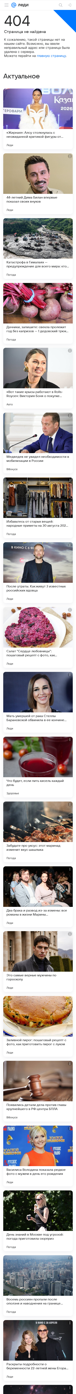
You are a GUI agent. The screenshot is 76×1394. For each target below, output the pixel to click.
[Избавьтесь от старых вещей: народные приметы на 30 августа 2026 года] (38, 507)
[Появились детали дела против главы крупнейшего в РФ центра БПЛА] (38, 1091)
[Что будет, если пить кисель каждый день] (38, 767)
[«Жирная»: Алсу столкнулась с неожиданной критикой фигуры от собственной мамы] (38, 119)
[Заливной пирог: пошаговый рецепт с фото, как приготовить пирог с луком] (38, 1026)
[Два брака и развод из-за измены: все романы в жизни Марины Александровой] (38, 896)
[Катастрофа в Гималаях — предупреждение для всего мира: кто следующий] (38, 248)
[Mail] (13, 5)
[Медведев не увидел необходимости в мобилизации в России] (38, 443)
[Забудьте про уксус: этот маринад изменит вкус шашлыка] (38, 832)
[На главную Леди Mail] (22, 5)
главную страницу (51, 56)
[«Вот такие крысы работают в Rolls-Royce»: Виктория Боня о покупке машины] (38, 378)
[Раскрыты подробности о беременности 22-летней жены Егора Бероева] (38, 1350)
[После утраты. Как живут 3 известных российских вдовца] (38, 572)
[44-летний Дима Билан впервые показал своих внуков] (38, 183)
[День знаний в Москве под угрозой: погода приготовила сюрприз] (38, 1220)
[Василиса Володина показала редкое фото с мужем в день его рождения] (38, 1156)
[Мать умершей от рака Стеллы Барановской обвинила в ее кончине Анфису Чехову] (38, 702)
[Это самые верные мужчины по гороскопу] (38, 961)
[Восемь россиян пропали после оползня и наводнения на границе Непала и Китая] (38, 1285)
